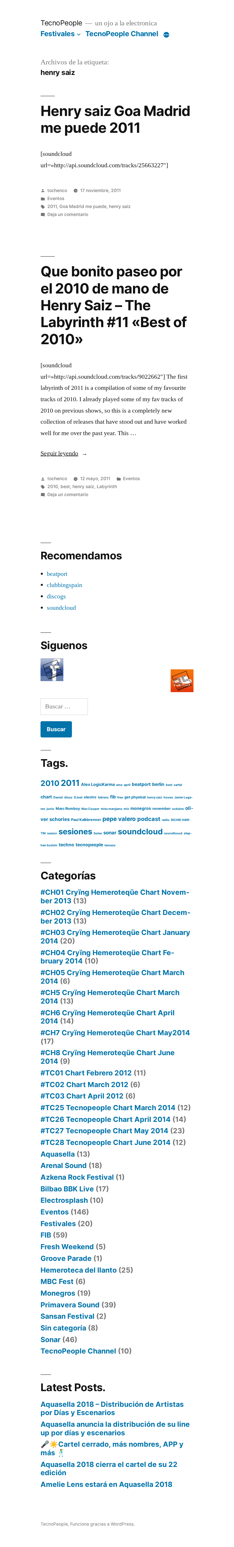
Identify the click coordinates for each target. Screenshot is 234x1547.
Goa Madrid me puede (82, 206)
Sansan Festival (67, 1316)
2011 (52, 206)
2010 (52, 486)
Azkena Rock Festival (77, 1177)
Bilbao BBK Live (67, 1189)
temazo (110, 845)
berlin (158, 784)
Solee (98, 833)
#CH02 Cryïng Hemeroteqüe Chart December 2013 (116, 916)
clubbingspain (64, 585)
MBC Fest (57, 1281)
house (168, 797)
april (127, 785)
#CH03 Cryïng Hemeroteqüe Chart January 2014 (115, 936)
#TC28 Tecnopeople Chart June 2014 (106, 1142)
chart (46, 797)
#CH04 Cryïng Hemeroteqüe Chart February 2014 (107, 956)
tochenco (57, 190)
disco (68, 797)
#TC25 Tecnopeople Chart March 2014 (108, 1107)
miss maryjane (111, 809)
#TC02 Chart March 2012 (84, 1084)
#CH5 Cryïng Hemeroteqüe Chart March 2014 (110, 996)
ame (119, 785)
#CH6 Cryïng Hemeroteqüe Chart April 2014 (108, 1017)
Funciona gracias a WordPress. (102, 1524)
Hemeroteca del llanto (79, 1270)
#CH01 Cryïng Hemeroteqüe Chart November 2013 (115, 896)
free (120, 797)
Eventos (55, 198)
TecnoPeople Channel (121, 33)
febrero (103, 797)
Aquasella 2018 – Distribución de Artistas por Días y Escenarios (112, 1408)
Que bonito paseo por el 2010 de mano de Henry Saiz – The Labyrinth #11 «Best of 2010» (114, 305)
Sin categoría (63, 1328)
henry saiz (120, 206)
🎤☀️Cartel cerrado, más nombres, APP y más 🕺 (112, 1448)
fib (113, 797)
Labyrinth (107, 486)
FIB (46, 1235)
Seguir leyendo (64, 453)
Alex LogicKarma (98, 784)
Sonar (50, 1339)
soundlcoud (173, 833)
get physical (135, 797)
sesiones (75, 831)
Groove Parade (66, 1258)
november (161, 808)
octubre (178, 809)
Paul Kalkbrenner (86, 820)
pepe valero (119, 818)
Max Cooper (90, 809)
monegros (140, 808)
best (65, 486)
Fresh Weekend (67, 1246)
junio (50, 809)
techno (66, 844)
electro (90, 797)
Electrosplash (64, 1200)
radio (166, 820)
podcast (148, 819)
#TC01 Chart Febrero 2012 (86, 1073)
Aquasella (58, 1154)
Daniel (58, 797)
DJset (78, 797)
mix (126, 809)
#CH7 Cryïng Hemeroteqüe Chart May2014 (115, 1032)
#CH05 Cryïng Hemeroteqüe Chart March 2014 (112, 976)
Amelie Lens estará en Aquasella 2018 (106, 1484)
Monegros (58, 1293)
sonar (109, 832)
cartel (178, 785)
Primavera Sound (70, 1305)
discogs (56, 596)
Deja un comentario (67, 214)
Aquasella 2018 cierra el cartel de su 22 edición (109, 1468)
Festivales (57, 33)
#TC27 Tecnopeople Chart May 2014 (104, 1130)
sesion (52, 833)
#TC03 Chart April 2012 (82, 1096)
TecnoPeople (61, 23)
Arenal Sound (64, 1165)
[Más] (166, 34)
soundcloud (61, 608)
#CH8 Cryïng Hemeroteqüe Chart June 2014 (108, 1056)
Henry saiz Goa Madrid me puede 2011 (115, 119)
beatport (57, 574)
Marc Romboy (68, 808)
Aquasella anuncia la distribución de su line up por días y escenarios (115, 1428)
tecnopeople (89, 844)
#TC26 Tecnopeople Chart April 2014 (106, 1119)
